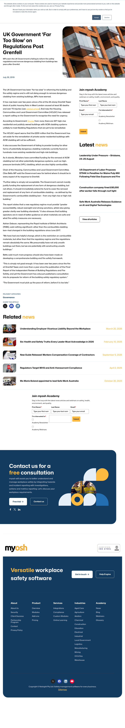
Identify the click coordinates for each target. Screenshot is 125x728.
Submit (83, 131)
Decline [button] (106, 17)
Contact (14, 626)
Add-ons (35, 616)
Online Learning (60, 620)
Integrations (58, 608)
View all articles (89, 219)
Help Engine (105, 574)
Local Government (83, 640)
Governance (9, 297)
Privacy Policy (16, 630)
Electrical (79, 632)
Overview (36, 608)
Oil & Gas (79, 656)
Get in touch (82, 574)
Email (82, 110)
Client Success (17, 616)
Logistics (78, 644)
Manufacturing (81, 648)
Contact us (39, 502)
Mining (78, 652)
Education (79, 628)
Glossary (100, 620)
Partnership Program (16, 621)
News (98, 608)
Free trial (18, 502)
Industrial (79, 636)
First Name (84, 101)
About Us (15, 608)
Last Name (103, 101)
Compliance (58, 612)
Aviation (78, 616)
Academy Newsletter (107, 116)
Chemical (79, 620)
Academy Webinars (106, 123)
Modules (36, 612)
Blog (98, 612)
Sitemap (62, 690)
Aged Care (79, 608)
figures (30, 121)
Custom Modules (60, 616)
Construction (80, 624)
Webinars (100, 616)
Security (14, 612)
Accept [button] (96, 17)
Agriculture (79, 612)
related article (32, 109)
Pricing (35, 620)
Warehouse (80, 660)
